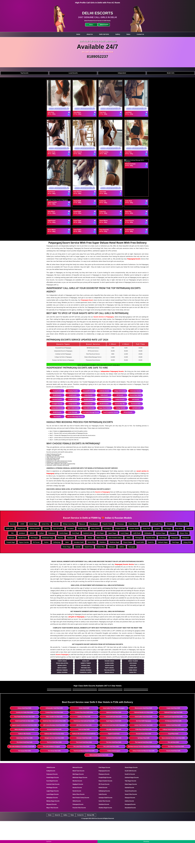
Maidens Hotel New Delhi (173, 747)
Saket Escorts (103, 816)
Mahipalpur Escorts (52, 819)
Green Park (146, 537)
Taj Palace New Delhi (143, 760)
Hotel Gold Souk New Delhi (114, 738)
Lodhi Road (136, 541)
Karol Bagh (75, 541)
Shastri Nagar (127, 550)
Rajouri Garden (24, 550)
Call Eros (48, 841)
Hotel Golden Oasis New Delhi (143, 738)
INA (12, 541)
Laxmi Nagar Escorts (52, 816)
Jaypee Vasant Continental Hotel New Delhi (24, 747)
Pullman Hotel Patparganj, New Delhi (173, 751)
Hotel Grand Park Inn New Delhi (24, 743)
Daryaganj (170, 532)
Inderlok (189, 537)
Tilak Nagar (175, 550)
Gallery (117, 34)
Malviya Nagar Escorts (52, 823)
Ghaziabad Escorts (130, 829)
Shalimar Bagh (114, 550)
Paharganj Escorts (78, 826)
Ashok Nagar (33, 532)
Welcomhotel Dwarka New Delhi (99, 777)
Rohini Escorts (103, 809)
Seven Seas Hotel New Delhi (24, 760)
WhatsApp (146, 841)
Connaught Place (157, 532)
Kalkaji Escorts (50, 792)
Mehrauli (11, 546)
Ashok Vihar (45, 532)
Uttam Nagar (67, 555)
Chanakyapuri (93, 532)
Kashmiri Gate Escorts (52, 806)
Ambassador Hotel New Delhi (54, 730)
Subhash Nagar (163, 550)
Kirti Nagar (100, 541)
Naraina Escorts (77, 809)
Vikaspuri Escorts (130, 819)
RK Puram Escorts (104, 806)
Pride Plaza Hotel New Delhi (143, 751)
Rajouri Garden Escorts (105, 802)
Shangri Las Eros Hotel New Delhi (54, 760)
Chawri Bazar (132, 532)
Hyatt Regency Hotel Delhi (113, 743)
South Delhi (140, 550)
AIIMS (22, 532)
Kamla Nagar (63, 541)
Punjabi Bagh (10, 550)
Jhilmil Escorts (50, 789)
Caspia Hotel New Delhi (173, 730)
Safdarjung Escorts (104, 813)
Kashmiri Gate (88, 541)
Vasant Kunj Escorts (131, 813)
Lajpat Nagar (112, 541)
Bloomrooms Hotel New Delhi (143, 730)
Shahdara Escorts (104, 826)
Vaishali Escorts (129, 809)
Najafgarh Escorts (78, 806)
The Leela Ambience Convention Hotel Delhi (21, 768)
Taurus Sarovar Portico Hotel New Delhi (173, 760)
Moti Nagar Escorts (78, 796)
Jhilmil (32, 541)
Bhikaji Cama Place (69, 532)
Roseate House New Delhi (143, 755)
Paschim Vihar (150, 546)
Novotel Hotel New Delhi (54, 751)
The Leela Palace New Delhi (81, 768)
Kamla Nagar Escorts (52, 799)
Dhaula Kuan (21, 537)
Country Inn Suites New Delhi (24, 734)
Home (78, 34)
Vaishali (77, 555)
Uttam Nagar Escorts (131, 806)
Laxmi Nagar (125, 541)
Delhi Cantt (9, 537)
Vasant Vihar (101, 555)
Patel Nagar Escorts (104, 789)
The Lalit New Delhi (173, 764)
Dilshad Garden (35, 537)
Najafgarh (70, 546)
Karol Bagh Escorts (52, 802)
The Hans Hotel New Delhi (113, 764)
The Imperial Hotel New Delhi (143, 764)
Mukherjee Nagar (47, 546)
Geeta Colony (95, 537)
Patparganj (174, 546)
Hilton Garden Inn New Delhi (54, 738)
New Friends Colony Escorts (81, 819)
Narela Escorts (77, 813)
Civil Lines (144, 532)
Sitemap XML (90, 837)
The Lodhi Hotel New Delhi (111, 768)
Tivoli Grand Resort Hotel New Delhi (84, 773)
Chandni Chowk (107, 532)
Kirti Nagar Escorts (51, 809)
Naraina (80, 546)
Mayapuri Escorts (51, 826)
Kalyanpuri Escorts (52, 796)
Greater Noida (134, 537)
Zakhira (121, 555)
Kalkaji (41, 541)
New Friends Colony (115, 546)
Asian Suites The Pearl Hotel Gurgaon (114, 730)
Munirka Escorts (77, 802)
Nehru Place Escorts (78, 816)
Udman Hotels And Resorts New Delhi (143, 773)
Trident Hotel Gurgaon (113, 773)
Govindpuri (107, 537)
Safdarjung (56, 550)
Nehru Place (101, 546)
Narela (90, 546)
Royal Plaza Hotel (173, 755)
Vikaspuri (112, 555)
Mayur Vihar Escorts (52, 829)
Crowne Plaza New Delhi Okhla (84, 734)
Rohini (46, 550)
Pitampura (185, 546)
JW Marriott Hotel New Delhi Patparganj (113, 747)
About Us (90, 34)
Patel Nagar (163, 546)
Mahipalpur (148, 541)
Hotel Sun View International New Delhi (54, 743)
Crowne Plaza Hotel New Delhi (54, 734)
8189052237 (97, 56)
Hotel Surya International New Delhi (84, 743)
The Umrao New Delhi (54, 773)
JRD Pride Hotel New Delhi (84, 747)
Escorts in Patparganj (102, 500)
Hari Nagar (167, 537)
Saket (67, 550)
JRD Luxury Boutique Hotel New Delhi (54, 747)
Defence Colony (182, 532)
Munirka (60, 546)
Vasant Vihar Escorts (131, 816)
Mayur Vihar (184, 541)
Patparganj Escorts (104, 792)
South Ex (151, 550)
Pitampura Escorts (104, 796)
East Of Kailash (58, 537)
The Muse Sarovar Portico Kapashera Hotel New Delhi (143, 768)
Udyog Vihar (187, 550)
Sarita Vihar (91, 550)
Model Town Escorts (78, 792)
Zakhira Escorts (129, 823)
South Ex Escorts (130, 796)
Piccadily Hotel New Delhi (113, 751)
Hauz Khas (178, 537)
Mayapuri (173, 541)
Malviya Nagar (161, 541)
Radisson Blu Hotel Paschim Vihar (54, 755)
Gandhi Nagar (82, 537)
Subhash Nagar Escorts (132, 799)
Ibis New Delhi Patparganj (143, 743)
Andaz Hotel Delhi (84, 730)
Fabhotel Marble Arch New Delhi (143, 734)
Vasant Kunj (88, 555)
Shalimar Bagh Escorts (105, 829)
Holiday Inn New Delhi (84, 738)
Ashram (56, 532)
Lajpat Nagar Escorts (52, 813)
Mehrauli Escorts (77, 789)
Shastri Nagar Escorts (131, 789)
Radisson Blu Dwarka (24, 755)
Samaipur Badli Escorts (105, 819)
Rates (128, 34)
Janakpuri (22, 541)
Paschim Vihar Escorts (79, 829)
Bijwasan (82, 532)
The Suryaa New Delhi (24, 773)
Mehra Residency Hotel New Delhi (24, 751)
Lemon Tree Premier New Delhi (143, 747)
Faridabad (70, 537)
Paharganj (138, 546)
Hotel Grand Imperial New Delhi (173, 738)
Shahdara (102, 550)
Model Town (23, 546)
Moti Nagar (34, 546)
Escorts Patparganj (62, 663)
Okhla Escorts (77, 823)
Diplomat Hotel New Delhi (113, 734)
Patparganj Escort (87, 308)
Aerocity (13, 532)
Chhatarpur (120, 532)
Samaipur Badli (79, 550)
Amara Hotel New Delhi (24, 730)
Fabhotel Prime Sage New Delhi (173, 734)
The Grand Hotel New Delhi (84, 764)
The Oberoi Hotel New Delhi (176, 768)
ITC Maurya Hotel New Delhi (173, 743)
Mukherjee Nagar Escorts (80, 799)
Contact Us (140, 34)
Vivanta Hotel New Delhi (173, 773)
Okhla (128, 546)
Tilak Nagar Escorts (130, 802)
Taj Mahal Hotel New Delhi (113, 760)
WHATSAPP (104, 24)
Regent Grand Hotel (113, 755)
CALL (91, 24)
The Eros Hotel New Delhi (54, 764)
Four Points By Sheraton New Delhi (24, 738)
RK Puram (36, 550)
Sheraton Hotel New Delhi (83, 760)
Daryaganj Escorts (130, 826)
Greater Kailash (120, 537)
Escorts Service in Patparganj (104, 325)
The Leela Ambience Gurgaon (51, 768)
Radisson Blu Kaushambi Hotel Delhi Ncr (84, 755)
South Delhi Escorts (130, 792)
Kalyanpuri (51, 541)
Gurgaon (157, 537)
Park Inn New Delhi (84, 751)
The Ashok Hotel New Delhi (24, 764)
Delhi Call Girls (104, 34)
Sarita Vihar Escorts (104, 823)
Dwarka (46, 537)
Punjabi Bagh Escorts (105, 799)
